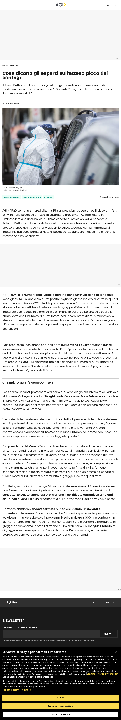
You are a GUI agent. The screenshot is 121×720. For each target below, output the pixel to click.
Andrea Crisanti (11, 197)
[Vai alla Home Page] (60, 5)
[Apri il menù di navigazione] (6, 4)
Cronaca (14, 66)
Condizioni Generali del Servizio (79, 640)
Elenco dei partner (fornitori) (16, 689)
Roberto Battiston (32, 197)
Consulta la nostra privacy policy (102, 674)
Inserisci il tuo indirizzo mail (20, 627)
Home (5, 66)
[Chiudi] (116, 652)
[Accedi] (114, 4)
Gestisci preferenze (60, 714)
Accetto (60, 697)
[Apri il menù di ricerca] (108, 4)
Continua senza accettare (60, 706)
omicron (48, 197)
